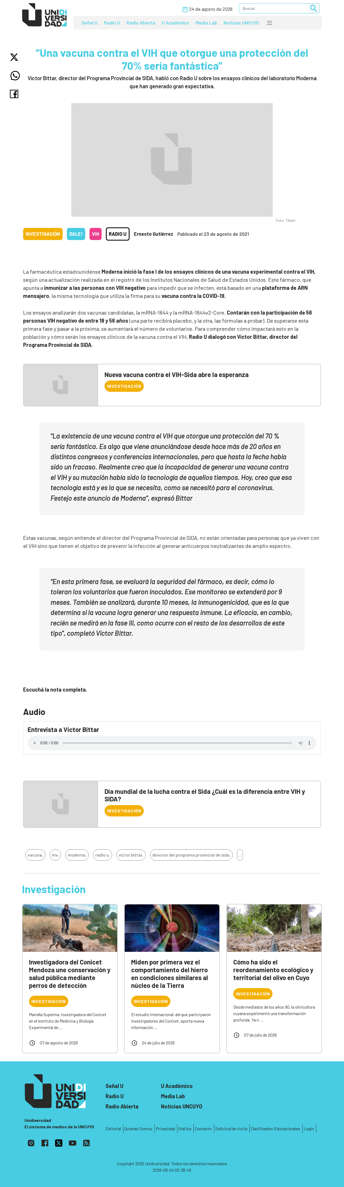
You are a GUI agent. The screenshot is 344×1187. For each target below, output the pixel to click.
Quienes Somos (138, 1128)
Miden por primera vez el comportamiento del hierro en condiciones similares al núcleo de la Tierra (169, 973)
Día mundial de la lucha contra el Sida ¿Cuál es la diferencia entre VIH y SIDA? (205, 795)
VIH (95, 234)
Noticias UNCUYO (241, 23)
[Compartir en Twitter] (15, 57)
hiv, (55, 854)
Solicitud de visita (231, 1128)
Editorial (113, 1128)
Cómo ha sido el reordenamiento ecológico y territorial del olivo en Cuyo (273, 969)
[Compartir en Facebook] (15, 94)
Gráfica (184, 1128)
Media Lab (206, 23)
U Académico (175, 23)
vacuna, (35, 854)
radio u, (102, 854)
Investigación (43, 234)
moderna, (77, 854)
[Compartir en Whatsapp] (15, 75)
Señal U (90, 23)
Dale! (76, 234)
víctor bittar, (131, 854)
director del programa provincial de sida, (191, 854)
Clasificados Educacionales (275, 1128)
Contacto (203, 1128)
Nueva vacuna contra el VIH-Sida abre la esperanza (177, 374)
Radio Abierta (141, 23)
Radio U (112, 23)
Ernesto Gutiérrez (153, 234)
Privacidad (165, 1128)
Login (309, 1128)
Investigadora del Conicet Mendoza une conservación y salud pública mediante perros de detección (69, 973)
